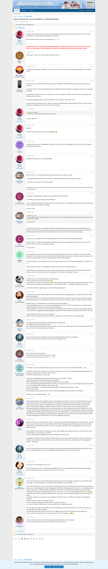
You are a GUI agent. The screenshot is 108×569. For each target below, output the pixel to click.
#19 (92, 364)
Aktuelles (23, 10)
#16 (92, 319)
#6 (92, 125)
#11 (92, 212)
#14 (92, 276)
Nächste (21, 28)
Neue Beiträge (17, 13)
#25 (92, 517)
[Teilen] (90, 31)
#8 (92, 156)
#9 (92, 172)
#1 (92, 31)
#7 (92, 141)
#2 (92, 52)
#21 (92, 419)
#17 (92, 334)
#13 (92, 251)
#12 (92, 235)
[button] (27, 10)
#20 (92, 398)
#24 (92, 478)
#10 (92, 193)
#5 (92, 109)
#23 (92, 462)
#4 (92, 81)
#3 (92, 66)
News (31, 10)
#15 (92, 291)
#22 (92, 445)
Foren (16, 10)
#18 (92, 350)
